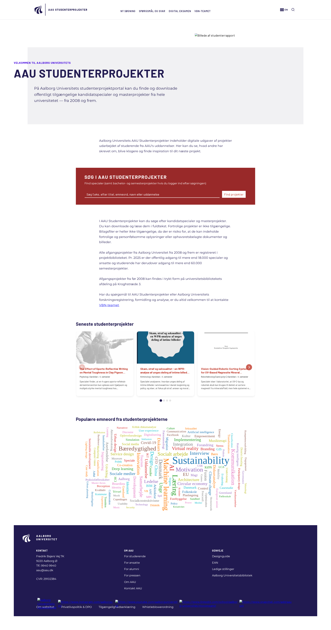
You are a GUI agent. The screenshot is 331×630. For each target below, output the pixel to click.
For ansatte (132, 562)
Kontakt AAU (133, 588)
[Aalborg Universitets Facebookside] (46, 603)
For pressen (132, 575)
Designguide (221, 556)
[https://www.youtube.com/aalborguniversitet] (146, 603)
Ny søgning (128, 11)
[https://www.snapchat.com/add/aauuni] (266, 603)
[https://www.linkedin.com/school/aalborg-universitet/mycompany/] (208, 603)
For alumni (131, 569)
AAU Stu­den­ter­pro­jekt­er (68, 9)
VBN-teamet (202, 11)
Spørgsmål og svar (152, 11)
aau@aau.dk (44, 570)
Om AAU (130, 582)
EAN (215, 562)
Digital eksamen (180, 11)
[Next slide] (249, 367)
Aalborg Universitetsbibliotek (232, 575)
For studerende (135, 556)
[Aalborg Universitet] (38, 10)
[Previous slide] (82, 367)
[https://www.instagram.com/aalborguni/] (86, 603)
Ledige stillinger (223, 569)
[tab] (161, 400)
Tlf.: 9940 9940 (46, 565)
